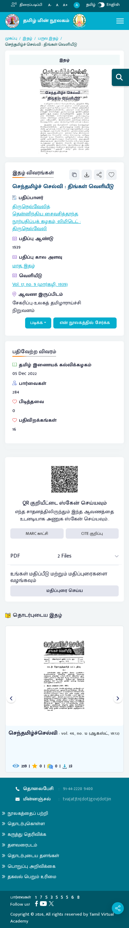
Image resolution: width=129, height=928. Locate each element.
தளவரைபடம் (22, 845)
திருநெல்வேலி (29, 229)
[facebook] (37, 903)
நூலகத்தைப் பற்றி (28, 813)
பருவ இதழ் (48, 38)
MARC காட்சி (37, 533)
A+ (65, 5)
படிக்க (36, 322)
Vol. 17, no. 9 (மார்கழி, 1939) (40, 284)
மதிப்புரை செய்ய (64, 590)
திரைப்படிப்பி (30, 5)
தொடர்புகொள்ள (26, 823)
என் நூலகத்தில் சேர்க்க (85, 322)
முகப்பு (11, 38)
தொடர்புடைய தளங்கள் (33, 855)
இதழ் (27, 38)
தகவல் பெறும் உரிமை (32, 876)
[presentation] (11, 699)
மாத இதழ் (23, 266)
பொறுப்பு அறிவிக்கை (31, 866)
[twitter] (52, 903)
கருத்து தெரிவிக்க (27, 834)
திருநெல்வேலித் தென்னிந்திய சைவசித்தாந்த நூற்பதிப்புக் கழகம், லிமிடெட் (45, 214)
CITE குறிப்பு (92, 533)
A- (50, 5)
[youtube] (44, 903)
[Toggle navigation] (120, 21)
